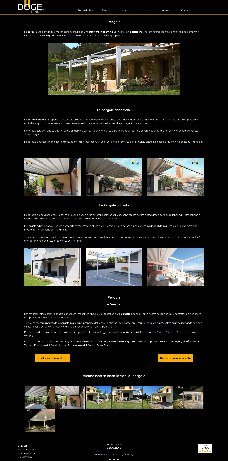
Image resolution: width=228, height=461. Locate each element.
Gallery (166, 10)
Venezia (28, 335)
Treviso (190, 332)
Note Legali (130, 454)
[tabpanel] (114, 28)
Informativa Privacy (101, 454)
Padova (160, 332)
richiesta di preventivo (159, 322)
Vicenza (170, 332)
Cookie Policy (117, 454)
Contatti (186, 10)
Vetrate (126, 10)
